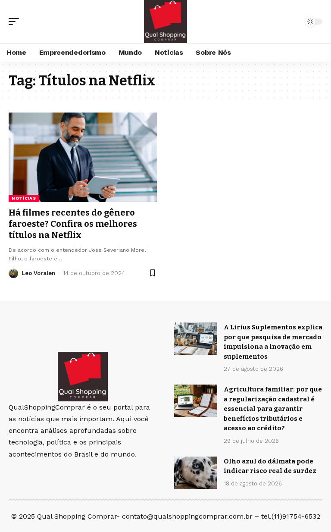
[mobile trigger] (16, 21)
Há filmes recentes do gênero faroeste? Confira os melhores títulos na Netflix (73, 223)
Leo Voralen (38, 273)
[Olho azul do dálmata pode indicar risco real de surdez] (195, 473)
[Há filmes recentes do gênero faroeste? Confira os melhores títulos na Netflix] (83, 157)
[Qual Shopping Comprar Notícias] (165, 21)
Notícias (24, 198)
